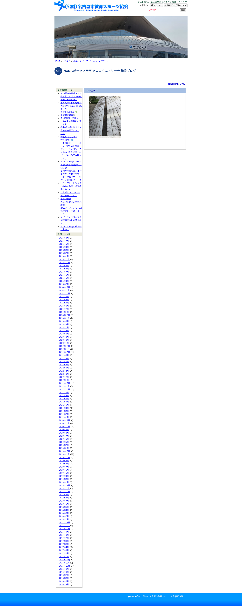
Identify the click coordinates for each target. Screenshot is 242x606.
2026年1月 (64, 256)
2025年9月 (64, 266)
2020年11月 (64, 423)
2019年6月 (64, 470)
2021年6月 (64, 402)
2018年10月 (64, 491)
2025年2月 (64, 284)
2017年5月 (64, 544)
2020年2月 (64, 445)
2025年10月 (64, 262)
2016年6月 (64, 578)
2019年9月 (64, 461)
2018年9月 (64, 495)
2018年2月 (64, 516)
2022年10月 (64, 352)
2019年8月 (64, 464)
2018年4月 (64, 510)
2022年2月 (64, 377)
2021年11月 (64, 386)
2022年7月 (64, 361)
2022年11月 (64, 349)
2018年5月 (64, 507)
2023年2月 (64, 340)
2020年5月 (64, 442)
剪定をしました (68, 112)
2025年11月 (64, 259)
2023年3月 (64, 337)
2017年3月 (64, 550)
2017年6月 (64, 541)
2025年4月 (64, 281)
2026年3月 (64, 250)
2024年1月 (64, 312)
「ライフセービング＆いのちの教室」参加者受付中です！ (71, 186)
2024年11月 (64, 290)
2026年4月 (64, 247)
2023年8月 (64, 324)
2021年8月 (64, 395)
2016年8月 (64, 572)
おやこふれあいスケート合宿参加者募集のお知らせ (71, 164)
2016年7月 (64, 575)
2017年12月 (64, 522)
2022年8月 (64, 358)
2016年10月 (64, 566)
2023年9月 (64, 321)
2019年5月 (64, 473)
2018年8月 (64, 498)
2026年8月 (64, 238)
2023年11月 (64, 318)
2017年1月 (64, 557)
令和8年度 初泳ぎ (69, 118)
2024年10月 (64, 293)
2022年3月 (64, 374)
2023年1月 (64, 343)
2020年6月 (64, 439)
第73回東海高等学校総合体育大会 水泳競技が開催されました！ (71, 96)
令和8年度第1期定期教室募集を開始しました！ (71, 130)
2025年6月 (64, 275)
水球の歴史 (66, 199)
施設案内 (66, 61)
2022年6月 (64, 365)
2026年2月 (64, 253)
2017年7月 (64, 538)
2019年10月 (64, 457)
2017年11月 (64, 525)
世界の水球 (66, 140)
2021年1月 (64, 417)
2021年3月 (64, 411)
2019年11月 (64, 454)
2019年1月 (64, 482)
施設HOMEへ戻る (176, 84)
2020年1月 (64, 448)
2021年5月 (64, 405)
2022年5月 (64, 368)
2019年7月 (64, 467)
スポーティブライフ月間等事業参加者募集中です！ (71, 220)
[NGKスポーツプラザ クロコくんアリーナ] (91, 8)
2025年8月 (64, 269)
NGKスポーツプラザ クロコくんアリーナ (91, 61)
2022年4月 (64, 371)
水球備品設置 (67, 115)
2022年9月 (64, 355)
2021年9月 (64, 392)
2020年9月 (64, 429)
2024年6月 (64, 306)
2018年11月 (64, 488)
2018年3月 (64, 513)
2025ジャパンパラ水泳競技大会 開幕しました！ (71, 211)
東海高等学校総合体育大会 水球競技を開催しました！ (71, 106)
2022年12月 (64, 346)
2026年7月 (64, 241)
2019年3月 (64, 479)
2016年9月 (64, 569)
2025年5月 (64, 278)
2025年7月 (64, 272)
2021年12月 (64, 383)
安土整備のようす (69, 137)
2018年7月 (64, 501)
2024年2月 (64, 309)
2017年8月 (64, 535)
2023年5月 (64, 334)
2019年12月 (64, 451)
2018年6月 (64, 504)
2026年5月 (64, 244)
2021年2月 (64, 414)
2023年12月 (64, 315)
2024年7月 (64, 303)
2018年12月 (64, 485)
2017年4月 (64, 547)
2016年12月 (64, 560)
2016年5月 (64, 581)
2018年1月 (64, 519)
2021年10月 (64, 389)
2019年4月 (64, 476)
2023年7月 (64, 327)
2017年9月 (64, 532)
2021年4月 (64, 408)
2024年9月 (64, 296)
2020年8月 (64, 433)
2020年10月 (64, 426)
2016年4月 (64, 584)
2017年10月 (64, 529)
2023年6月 (64, 330)
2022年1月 (64, 380)
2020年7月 (64, 436)
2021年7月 (64, 399)
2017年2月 (64, 553)
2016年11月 (64, 563)
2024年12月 (64, 287)
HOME (57, 61)
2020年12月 (64, 420)
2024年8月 (64, 300)
